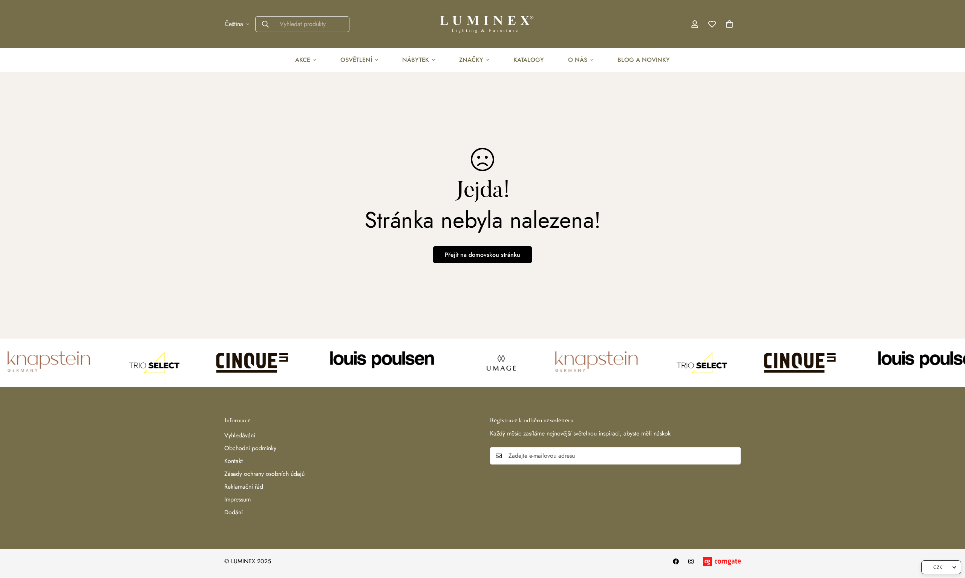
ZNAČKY (471, 59)
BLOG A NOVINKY (643, 59)
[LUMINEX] (482, 24)
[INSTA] (691, 561)
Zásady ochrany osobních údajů (264, 473)
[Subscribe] (732, 456)
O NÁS (577, 59)
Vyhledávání (239, 435)
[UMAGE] (489, 363)
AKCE (302, 59)
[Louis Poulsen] (374, 363)
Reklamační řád (243, 486)
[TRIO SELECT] (142, 363)
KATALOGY (528, 59)
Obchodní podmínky (250, 448)
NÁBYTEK (415, 59)
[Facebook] (676, 561)
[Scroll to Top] (950, 537)
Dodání (233, 512)
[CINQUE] (240, 363)
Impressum (237, 499)
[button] (729, 24)
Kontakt (233, 461)
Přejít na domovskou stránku (482, 254)
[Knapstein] (585, 363)
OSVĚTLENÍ (356, 59)
